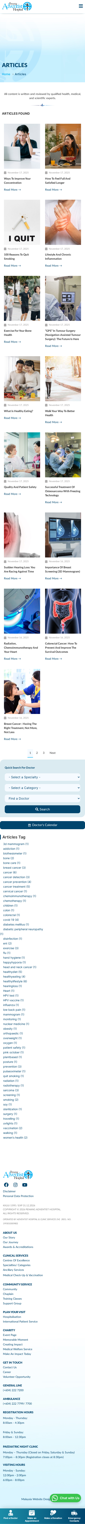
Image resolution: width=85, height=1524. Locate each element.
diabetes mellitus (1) (16, 924)
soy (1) (7, 1104)
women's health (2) (15, 1137)
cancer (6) (10, 872)
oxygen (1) (10, 1042)
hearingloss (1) (12, 986)
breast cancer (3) (14, 867)
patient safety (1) (14, 1047)
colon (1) (8, 910)
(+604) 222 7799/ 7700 (17, 1403)
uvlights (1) (10, 1123)
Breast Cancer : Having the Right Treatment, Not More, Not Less (20, 728)
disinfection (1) (12, 938)
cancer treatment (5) (16, 886)
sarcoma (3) (11, 1090)
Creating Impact (13, 1344)
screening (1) (11, 1095)
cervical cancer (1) (15, 891)
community (10, 1289)
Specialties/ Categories (16, 1265)
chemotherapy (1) (14, 900)
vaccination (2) (12, 1128)
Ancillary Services (13, 1270)
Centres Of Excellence (16, 1260)
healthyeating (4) (14, 976)
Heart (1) (8, 990)
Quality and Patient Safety (20, 487)
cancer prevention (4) (17, 881)
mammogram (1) (13, 1014)
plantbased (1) (12, 1057)
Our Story (9, 1237)
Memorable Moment (15, 1340)
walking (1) (10, 1132)
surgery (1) (10, 1114)
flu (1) (6, 952)
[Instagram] (15, 1185)
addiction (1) (11, 848)
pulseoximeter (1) (14, 1071)
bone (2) (8, 858)
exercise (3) (11, 948)
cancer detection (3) (16, 877)
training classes (12, 1298)
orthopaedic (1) (13, 1033)
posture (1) (10, 1061)
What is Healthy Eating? (18, 411)
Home (6, 74)
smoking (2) (10, 1099)
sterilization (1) (12, 1109)
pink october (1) (13, 1052)
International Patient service (20, 1321)
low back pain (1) (14, 1009)
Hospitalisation (12, 1317)
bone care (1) (11, 863)
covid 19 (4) (11, 919)
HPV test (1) (11, 995)
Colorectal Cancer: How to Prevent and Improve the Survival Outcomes (61, 647)
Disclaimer (9, 1191)
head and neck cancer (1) (19, 967)
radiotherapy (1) (13, 1085)
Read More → (12, 189)
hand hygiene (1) (14, 957)
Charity (9, 1330)
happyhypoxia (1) (14, 962)
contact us (10, 1367)
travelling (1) (11, 1118)
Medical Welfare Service (17, 1349)
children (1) (10, 905)
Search (44, 809)
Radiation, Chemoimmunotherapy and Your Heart (21, 647)
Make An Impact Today (17, 1354)
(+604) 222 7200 (13, 1390)
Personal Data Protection (18, 1196)
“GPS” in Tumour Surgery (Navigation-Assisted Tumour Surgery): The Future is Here (63, 335)
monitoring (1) (12, 1019)
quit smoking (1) (13, 1076)
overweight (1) (12, 1038)
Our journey (10, 1242)
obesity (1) (10, 1028)
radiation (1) (11, 1080)
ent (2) (7, 943)
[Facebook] (6, 1185)
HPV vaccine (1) (13, 1000)
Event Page (9, 1335)
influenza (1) (11, 1005)
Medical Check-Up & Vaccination (23, 1275)
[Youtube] (25, 1185)
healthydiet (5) (12, 971)
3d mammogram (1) (16, 844)
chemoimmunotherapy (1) (19, 896)
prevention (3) (12, 1066)
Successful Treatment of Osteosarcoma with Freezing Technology (62, 491)
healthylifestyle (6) (15, 981)
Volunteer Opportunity (16, 1377)
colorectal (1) (11, 915)
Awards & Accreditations (18, 1247)
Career (7, 1372)
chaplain (8, 1294)
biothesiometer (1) (14, 853)
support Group (12, 1303)
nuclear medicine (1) (16, 1024)
